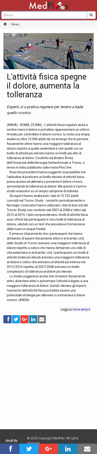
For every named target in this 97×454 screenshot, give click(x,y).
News (15, 24)
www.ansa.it (81, 309)
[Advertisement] (48, 372)
